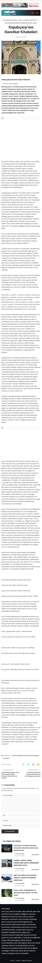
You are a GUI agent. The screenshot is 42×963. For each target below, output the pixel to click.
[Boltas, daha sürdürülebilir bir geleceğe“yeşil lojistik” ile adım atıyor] (6, 893)
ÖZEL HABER (33, 23)
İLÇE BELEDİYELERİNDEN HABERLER (17, 23)
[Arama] (32, 13)
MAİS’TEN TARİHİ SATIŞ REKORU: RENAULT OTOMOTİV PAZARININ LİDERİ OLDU (25, 877)
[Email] (38, 764)
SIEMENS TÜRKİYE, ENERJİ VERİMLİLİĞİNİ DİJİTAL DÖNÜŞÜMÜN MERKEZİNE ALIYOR (26, 863)
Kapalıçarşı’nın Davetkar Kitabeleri (26, 755)
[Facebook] (23, 764)
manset (7, 758)
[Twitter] (28, 764)
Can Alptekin (20, 853)
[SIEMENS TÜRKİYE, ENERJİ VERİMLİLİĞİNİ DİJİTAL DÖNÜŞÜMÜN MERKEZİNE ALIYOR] (6, 863)
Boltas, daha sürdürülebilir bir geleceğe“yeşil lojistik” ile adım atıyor (25, 892)
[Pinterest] (33, 764)
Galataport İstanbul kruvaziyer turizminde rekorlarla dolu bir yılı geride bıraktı (26, 848)
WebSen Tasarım (27, 960)
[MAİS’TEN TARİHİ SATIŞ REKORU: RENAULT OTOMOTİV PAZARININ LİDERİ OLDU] (6, 878)
